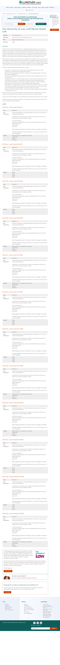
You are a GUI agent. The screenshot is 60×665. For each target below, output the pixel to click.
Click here (7, 592)
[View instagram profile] (38, 622)
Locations (34, 7)
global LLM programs (32, 577)
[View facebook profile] (34, 622)
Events (47, 7)
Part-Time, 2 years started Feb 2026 (13, 476)
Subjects (29, 7)
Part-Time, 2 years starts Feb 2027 (12, 181)
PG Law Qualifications (28, 613)
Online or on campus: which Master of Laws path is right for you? (47, 615)
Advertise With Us (8, 607)
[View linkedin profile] (41, 622)
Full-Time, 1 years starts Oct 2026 (12, 255)
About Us (7, 604)
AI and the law (45, 604)
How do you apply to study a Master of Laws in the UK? (48, 606)
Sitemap (25, 604)
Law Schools (17, 7)
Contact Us (7, 605)
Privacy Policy (7, 608)
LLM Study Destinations (28, 608)
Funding (24, 7)
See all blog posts (46, 617)
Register (52, 7)
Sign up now (54, 29)
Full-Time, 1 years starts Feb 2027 (12, 107)
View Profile (8, 571)
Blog (39, 7)
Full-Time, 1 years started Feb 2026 (12, 402)
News (43, 7)
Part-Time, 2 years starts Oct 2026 (12, 329)
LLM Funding (26, 605)
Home (7, 7)
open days (10, 568)
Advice (11, 7)
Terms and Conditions (9, 609)
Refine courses (30, 23)
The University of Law (11, 13)
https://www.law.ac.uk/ (18, 39)
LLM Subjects (26, 612)
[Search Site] (26, 10)
